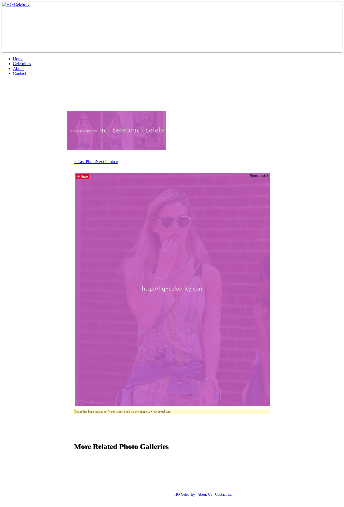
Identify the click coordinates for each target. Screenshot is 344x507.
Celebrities (22, 63)
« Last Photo (85, 161)
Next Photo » (107, 161)
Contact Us (223, 494)
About (18, 68)
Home (18, 59)
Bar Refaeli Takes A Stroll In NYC (64, 95)
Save (84, 176)
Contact (19, 73)
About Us (205, 494)
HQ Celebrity (184, 494)
